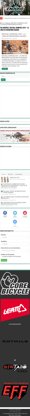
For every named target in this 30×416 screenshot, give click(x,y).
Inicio (3, 23)
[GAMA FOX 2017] (5, 179)
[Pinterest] (14, 412)
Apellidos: (4, 241)
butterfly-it (18, 409)
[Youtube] (16, 412)
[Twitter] (13, 412)
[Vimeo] (18, 412)
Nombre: (3, 234)
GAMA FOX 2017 (15, 177)
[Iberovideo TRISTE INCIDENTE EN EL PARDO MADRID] (2, 191)
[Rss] (10, 412)
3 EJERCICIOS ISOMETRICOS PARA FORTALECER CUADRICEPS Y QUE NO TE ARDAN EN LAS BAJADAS (14, 185)
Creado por (12, 409)
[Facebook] (11, 412)
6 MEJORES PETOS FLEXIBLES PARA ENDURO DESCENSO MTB (13, 203)
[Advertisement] (15, 102)
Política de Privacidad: (7, 254)
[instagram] (19, 412)
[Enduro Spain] (15, 7)
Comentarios (18, 174)
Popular (3, 174)
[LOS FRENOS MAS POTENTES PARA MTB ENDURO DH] (1, 197)
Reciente (10, 174)
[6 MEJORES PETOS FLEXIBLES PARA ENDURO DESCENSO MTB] (1, 202)
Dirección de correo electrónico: (10, 248)
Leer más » (5, 68)
